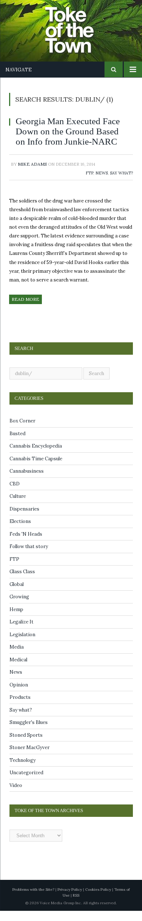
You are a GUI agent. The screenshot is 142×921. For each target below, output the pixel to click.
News (101, 183)
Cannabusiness (26, 481)
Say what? (121, 183)
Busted (17, 444)
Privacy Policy (70, 899)
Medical (18, 670)
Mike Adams (32, 174)
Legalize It (21, 632)
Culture (17, 506)
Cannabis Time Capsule (35, 469)
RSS (76, 905)
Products (20, 707)
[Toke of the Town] (78, 25)
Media (16, 657)
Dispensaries (24, 519)
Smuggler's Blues (28, 732)
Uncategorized (26, 783)
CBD (14, 494)
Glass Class (22, 582)
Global (16, 594)
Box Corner (22, 431)
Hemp (16, 620)
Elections (20, 531)
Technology (22, 770)
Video (15, 795)
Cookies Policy (98, 899)
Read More (25, 309)
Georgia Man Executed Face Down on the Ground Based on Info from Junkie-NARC (64, 136)
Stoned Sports (26, 745)
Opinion (18, 695)
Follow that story (28, 557)
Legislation (22, 645)
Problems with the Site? (33, 899)
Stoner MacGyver (29, 758)
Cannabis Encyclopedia (35, 456)
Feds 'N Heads (25, 544)
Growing (19, 607)
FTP (89, 183)
